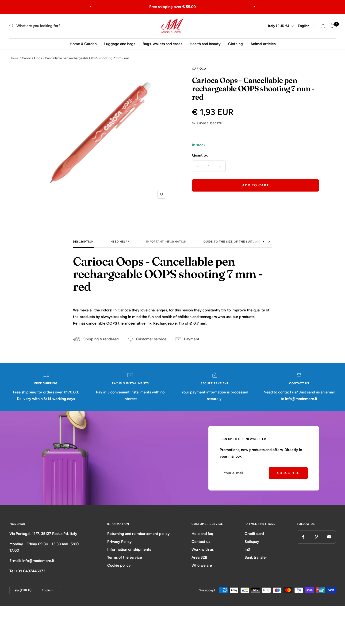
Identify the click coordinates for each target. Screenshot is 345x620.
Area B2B (199, 557)
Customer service (151, 339)
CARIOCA (199, 68)
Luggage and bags (119, 44)
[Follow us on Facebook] (303, 536)
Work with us (203, 549)
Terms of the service (124, 557)
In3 (247, 549)
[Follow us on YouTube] (329, 536)
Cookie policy (119, 565)
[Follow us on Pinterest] (316, 536)
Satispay (252, 541)
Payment (191, 339)
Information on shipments (129, 549)
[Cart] (333, 26)
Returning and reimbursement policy (138, 533)
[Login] (323, 26)
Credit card (254, 533)
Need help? (120, 241)
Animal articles (263, 44)
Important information (166, 241)
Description (83, 241)
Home (14, 58)
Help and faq (202, 533)
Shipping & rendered (101, 339)
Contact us (201, 541)
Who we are (202, 565)
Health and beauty (205, 44)
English (303, 26)
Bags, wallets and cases (162, 44)
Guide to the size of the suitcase (232, 241)
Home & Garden (83, 44)
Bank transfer (256, 557)
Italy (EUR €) (278, 26)
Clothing (235, 44)
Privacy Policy (119, 541)
